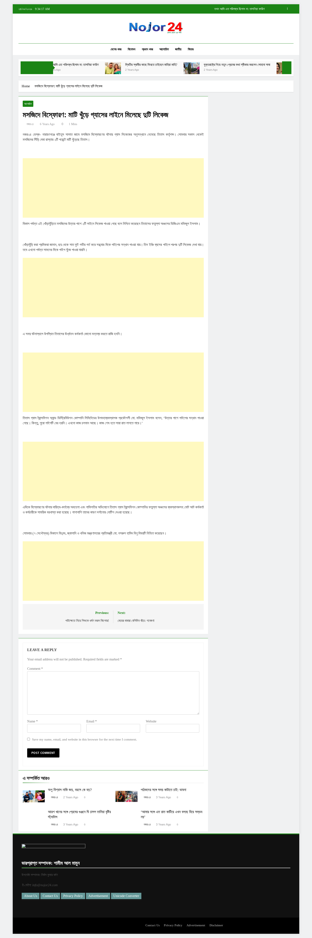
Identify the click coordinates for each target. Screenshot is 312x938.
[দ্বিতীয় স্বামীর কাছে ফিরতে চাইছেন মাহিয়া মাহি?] (94, 70)
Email (91, 721)
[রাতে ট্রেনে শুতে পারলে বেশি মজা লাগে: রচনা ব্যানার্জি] (266, 70)
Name (32, 721)
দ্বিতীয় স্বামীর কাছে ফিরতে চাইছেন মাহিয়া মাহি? (240, 9)
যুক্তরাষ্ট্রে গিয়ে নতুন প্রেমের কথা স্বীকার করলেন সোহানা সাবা (218, 64)
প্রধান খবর (147, 49)
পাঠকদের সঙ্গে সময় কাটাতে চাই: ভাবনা (163, 790)
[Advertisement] (113, 188)
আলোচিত (164, 49)
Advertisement (98, 896)
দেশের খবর (116, 49)
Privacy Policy (73, 896)
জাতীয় (178, 49)
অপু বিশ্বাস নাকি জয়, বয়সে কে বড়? (70, 790)
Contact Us (50, 896)
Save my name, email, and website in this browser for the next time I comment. (84, 739)
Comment (35, 668)
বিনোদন (131, 49)
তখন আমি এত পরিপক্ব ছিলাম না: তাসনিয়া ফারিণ (54, 64)
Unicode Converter (126, 896)
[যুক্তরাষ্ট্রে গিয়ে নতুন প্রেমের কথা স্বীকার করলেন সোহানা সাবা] (173, 70)
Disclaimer (216, 925)
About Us (30, 896)
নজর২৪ (30, 124)
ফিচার (191, 49)
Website (151, 721)
